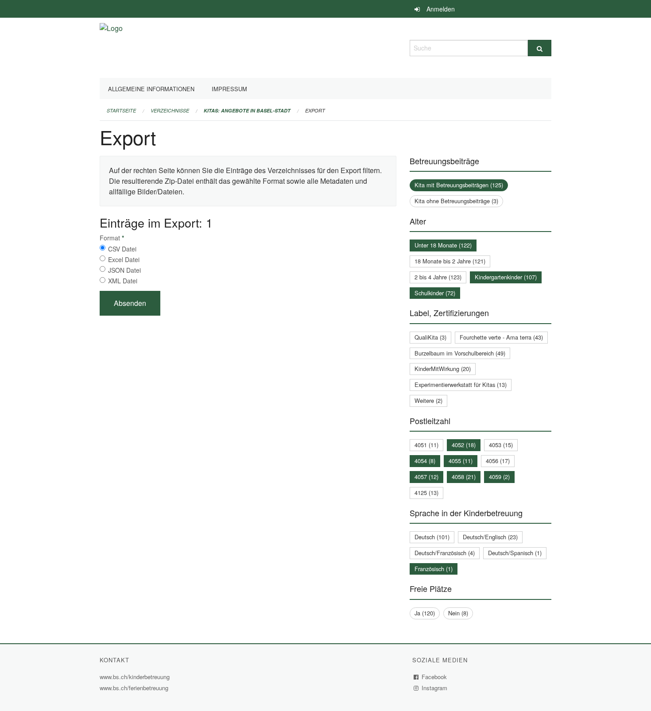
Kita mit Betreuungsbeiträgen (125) (459, 185)
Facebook (434, 676)
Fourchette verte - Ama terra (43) (501, 337)
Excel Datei (124, 259)
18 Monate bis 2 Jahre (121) (450, 261)
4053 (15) (501, 445)
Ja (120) (425, 613)
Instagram (435, 688)
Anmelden (440, 8)
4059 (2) (499, 476)
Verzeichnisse (170, 110)
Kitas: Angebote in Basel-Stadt (247, 110)
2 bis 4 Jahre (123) (438, 277)
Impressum (229, 89)
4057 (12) (426, 476)
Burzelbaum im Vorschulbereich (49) (460, 353)
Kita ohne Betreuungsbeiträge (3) (456, 201)
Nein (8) (458, 613)
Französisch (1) (434, 568)
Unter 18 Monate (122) (443, 245)
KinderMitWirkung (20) (443, 368)
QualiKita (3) (430, 337)
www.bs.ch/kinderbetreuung (136, 676)
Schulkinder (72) (435, 293)
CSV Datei (122, 248)
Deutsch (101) (432, 537)
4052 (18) (464, 445)
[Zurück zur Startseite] (111, 47)
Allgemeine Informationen (151, 89)
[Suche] (539, 48)
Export (315, 110)
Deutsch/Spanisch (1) (515, 553)
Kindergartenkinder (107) (506, 277)
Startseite (121, 110)
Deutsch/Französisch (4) (445, 553)
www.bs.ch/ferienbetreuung (135, 688)
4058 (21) (464, 476)
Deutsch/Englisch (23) (490, 537)
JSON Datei (124, 270)
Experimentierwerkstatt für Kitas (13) (461, 384)
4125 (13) (426, 492)
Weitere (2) (428, 400)
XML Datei (122, 280)
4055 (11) (461, 460)
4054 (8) (425, 460)
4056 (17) (498, 460)
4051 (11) (426, 445)
